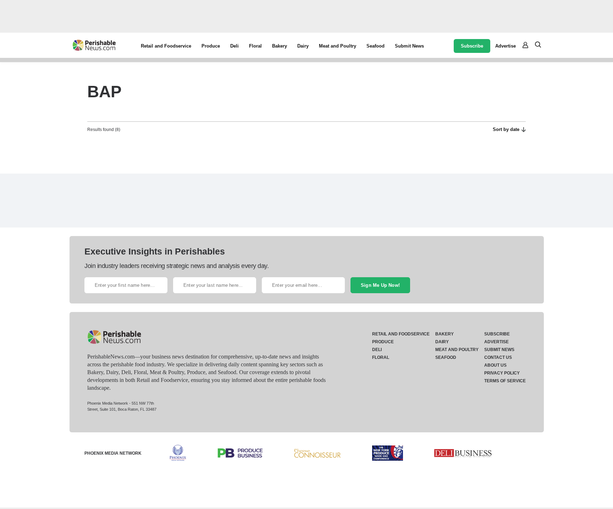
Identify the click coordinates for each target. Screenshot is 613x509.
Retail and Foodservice (166, 46)
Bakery (279, 46)
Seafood (375, 46)
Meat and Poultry (337, 46)
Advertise (505, 46)
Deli (234, 46)
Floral (255, 46)
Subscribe (472, 46)
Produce (210, 46)
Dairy (303, 46)
